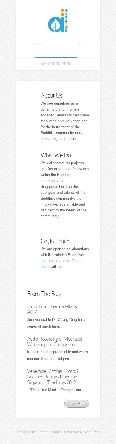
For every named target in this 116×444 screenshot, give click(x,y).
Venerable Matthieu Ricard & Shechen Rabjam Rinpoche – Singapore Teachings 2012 (54, 376)
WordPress (91, 432)
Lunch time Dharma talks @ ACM (52, 309)
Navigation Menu (56, 64)
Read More (77, 404)
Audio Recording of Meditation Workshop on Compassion (55, 341)
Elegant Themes (49, 432)
